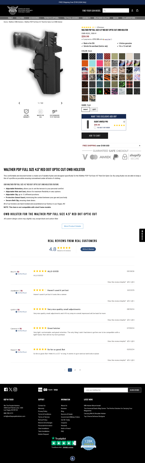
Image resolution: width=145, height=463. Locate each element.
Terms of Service (44, 417)
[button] (111, 39)
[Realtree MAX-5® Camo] (122, 77)
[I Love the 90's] (100, 77)
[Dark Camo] (129, 70)
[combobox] (116, 10)
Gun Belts (86, 18)
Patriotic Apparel (51, 18)
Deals (10, 18)
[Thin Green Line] (137, 63)
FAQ (62, 431)
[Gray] (137, 56)
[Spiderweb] (100, 91)
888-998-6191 (8, 413)
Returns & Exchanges (45, 423)
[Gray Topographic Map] (92, 84)
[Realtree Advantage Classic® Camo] (129, 77)
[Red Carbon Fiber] (107, 56)
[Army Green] (114, 56)
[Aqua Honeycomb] (92, 91)
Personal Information (45, 425)
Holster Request (43, 434)
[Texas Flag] (137, 70)
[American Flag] (85, 70)
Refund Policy (42, 420)
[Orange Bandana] (85, 98)
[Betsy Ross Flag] (114, 70)
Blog (62, 411)
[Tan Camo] (122, 70)
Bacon (115, 18)
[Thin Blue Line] (122, 63)
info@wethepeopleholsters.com (14, 416)
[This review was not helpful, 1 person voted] (132, 301)
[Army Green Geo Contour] (114, 84)
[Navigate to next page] (80, 370)
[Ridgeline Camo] (92, 98)
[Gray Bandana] (137, 91)
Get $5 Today (65, 420)
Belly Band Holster (102, 18)
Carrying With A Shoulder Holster (95, 413)
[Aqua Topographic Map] (100, 84)
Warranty (41, 408)
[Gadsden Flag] (92, 70)
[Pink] (100, 63)
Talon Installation (43, 431)
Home (6, 22)
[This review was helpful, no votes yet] (128, 282)
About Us (64, 405)
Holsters (20, 18)
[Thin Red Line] (129, 63)
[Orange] (85, 63)
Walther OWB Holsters (16, 22)
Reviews (64, 408)
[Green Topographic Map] (107, 84)
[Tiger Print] (107, 77)
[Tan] (129, 56)
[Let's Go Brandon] (137, 77)
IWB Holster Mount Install (92, 405)
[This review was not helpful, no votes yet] (132, 282)
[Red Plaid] (129, 84)
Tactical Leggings (71, 18)
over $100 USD (96, 145)
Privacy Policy (42, 411)
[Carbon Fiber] (92, 56)
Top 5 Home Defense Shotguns (94, 416)
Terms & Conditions (44, 414)
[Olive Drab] (122, 56)
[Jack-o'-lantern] (107, 91)
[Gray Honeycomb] (137, 84)
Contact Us (41, 405)
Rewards (64, 425)
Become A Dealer (67, 414)
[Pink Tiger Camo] (114, 91)
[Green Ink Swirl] (122, 84)
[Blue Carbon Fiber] (100, 56)
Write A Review (88, 249)
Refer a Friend (65, 428)
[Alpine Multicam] (122, 91)
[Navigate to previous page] (65, 370)
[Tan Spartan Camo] (92, 77)
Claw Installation (43, 428)
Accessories (34, 18)
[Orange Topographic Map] (85, 84)
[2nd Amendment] (114, 63)
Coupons (64, 423)
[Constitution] (107, 63)
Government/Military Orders (70, 417)
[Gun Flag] (100, 70)
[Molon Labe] (107, 70)
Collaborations (128, 18)
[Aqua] (92, 63)
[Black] (85, 56)
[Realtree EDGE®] (114, 77)
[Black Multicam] (129, 91)
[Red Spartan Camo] (85, 77)
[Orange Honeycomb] (85, 91)
